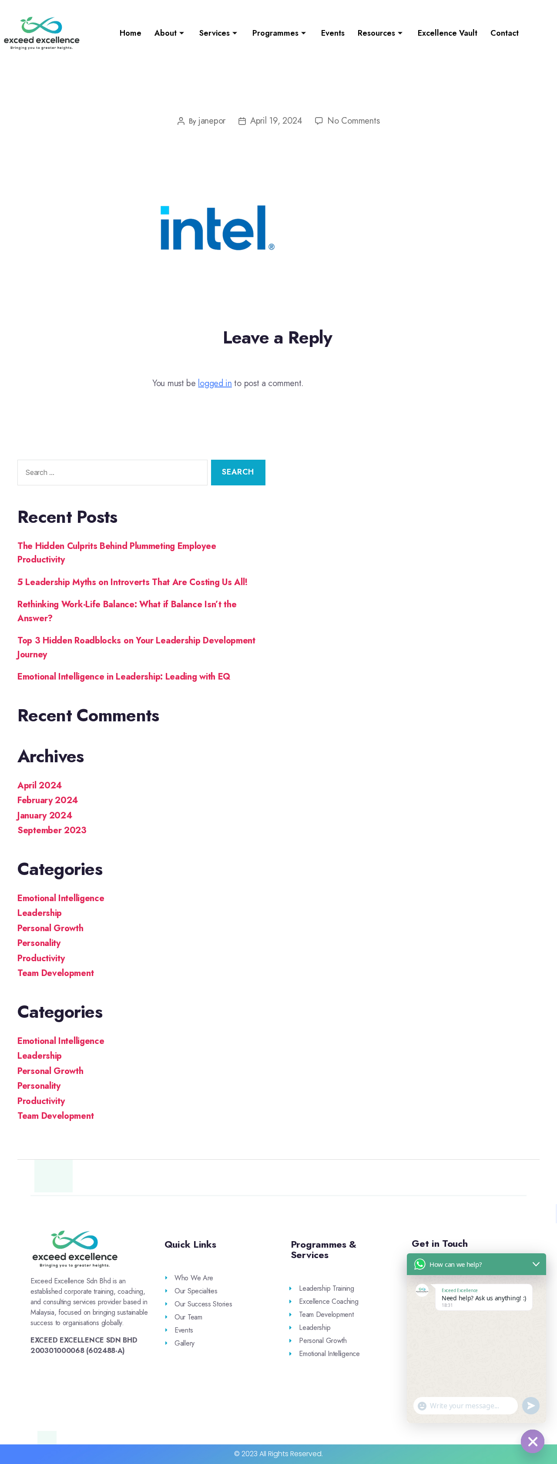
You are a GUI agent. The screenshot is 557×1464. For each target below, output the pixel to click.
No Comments (353, 120)
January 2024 (44, 815)
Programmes (275, 33)
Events (333, 33)
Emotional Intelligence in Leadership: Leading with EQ (124, 676)
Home (130, 33)
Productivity (40, 958)
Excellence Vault (447, 33)
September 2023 (52, 830)
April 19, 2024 (276, 120)
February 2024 (47, 800)
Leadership (39, 913)
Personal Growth (50, 928)
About (165, 33)
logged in (215, 383)
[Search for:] (111, 474)
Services (214, 33)
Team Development (55, 973)
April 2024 (39, 785)
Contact (504, 33)
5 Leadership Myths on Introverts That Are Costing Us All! (132, 582)
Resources (376, 33)
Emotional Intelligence (60, 898)
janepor (211, 120)
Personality (38, 943)
